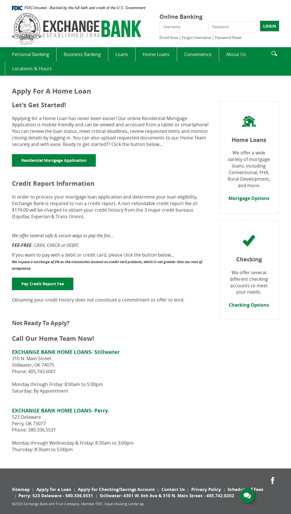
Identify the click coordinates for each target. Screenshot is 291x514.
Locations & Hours (32, 68)
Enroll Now (168, 37)
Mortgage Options (248, 198)
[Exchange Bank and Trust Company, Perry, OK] (76, 28)
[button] (274, 53)
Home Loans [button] (156, 54)
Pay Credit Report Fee (47, 283)
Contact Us (173, 489)
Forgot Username (196, 37)
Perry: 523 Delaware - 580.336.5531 (55, 496)
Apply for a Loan (53, 489)
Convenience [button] (198, 54)
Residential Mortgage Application (58, 160)
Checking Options (249, 305)
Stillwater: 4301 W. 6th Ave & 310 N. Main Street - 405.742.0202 (167, 496)
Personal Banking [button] (30, 54)
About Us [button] (236, 54)
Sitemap (21, 489)
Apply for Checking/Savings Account (116, 489)
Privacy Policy (206, 489)
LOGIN (269, 26)
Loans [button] (121, 54)
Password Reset (228, 37)
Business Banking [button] (82, 54)
